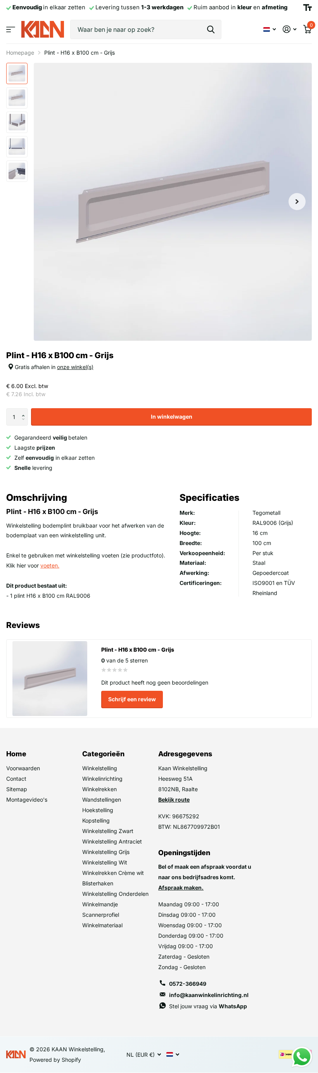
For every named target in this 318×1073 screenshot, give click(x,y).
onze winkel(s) (75, 367)
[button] (25, 410)
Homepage (20, 52)
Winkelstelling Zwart (107, 831)
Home (16, 754)
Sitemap (16, 789)
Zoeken (210, 29)
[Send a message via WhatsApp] (302, 1057)
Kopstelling (96, 820)
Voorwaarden (23, 768)
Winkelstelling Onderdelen (115, 893)
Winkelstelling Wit (104, 862)
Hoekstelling (97, 810)
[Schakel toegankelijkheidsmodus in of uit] (307, 8)
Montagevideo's (26, 799)
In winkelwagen (171, 416)
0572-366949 (187, 983)
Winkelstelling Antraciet (112, 841)
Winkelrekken (99, 789)
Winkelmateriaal (102, 925)
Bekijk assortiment (10, 29)
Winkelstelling (99, 768)
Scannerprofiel (100, 914)
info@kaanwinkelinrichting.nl (209, 995)
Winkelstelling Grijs (106, 852)
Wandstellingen (101, 799)
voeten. (49, 565)
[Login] (289, 29)
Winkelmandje (100, 904)
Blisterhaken (97, 883)
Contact (16, 778)
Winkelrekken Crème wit (113, 872)
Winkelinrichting (102, 778)
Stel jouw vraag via (208, 1006)
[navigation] (17, 73)
